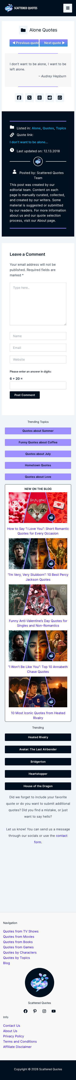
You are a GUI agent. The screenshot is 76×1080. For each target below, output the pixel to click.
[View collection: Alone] (23, 30)
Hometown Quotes (38, 465)
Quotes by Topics (16, 958)
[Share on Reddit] (49, 97)
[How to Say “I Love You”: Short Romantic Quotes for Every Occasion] (38, 507)
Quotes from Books (18, 942)
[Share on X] (29, 97)
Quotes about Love (38, 477)
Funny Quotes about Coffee (38, 442)
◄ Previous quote (25, 43)
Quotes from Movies (18, 937)
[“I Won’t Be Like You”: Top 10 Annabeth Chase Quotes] (38, 645)
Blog (6, 963)
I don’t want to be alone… (29, 142)
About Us (10, 1031)
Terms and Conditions (20, 1041)
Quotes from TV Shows (21, 931)
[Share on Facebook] (19, 97)
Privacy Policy (13, 1036)
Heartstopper (38, 774)
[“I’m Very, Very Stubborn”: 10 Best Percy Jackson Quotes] (38, 553)
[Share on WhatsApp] (60, 97)
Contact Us (11, 1026)
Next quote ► (54, 43)
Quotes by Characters (20, 952)
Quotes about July (38, 454)
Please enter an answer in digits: (31, 371)
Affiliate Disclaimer (17, 1047)
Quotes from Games (18, 947)
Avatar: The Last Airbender (38, 749)
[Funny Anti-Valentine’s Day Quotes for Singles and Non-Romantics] (38, 599)
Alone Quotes (43, 30)
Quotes (48, 128)
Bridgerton (38, 761)
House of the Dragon (38, 786)
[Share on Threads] (39, 97)
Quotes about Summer (38, 431)
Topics (61, 128)
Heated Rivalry (38, 737)
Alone (36, 128)
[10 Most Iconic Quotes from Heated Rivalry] (38, 692)
